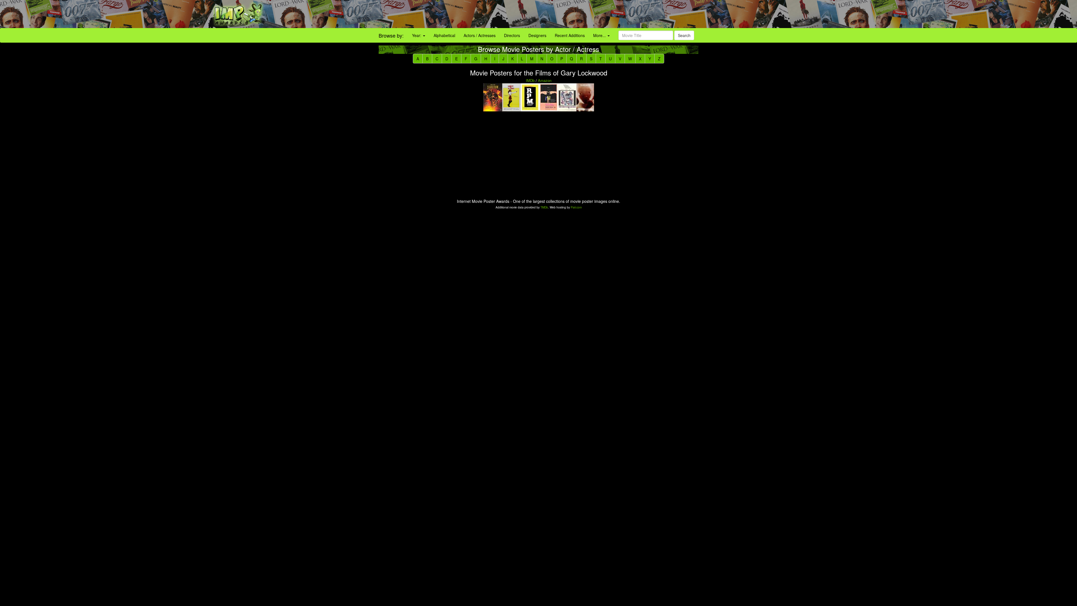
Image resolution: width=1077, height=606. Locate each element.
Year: (417, 35)
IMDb (530, 80)
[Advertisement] (673, 14)
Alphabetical (444, 35)
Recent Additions (570, 35)
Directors (512, 35)
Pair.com (576, 207)
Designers (537, 35)
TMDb (544, 207)
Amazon (544, 80)
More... (600, 35)
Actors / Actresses (480, 35)
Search (684, 35)
